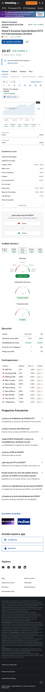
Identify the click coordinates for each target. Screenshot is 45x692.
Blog (3, 578)
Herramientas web (8, 591)
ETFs (4, 8)
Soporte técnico (29, 587)
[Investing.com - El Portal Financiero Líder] (12, 3)
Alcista (24, 233)
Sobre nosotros (29, 578)
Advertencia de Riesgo (9, 678)
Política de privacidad (8, 671)
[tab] (4, 250)
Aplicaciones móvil (8, 583)
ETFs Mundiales (29, 8)
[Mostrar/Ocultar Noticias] (14, 82)
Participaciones (15, 77)
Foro (30, 71)
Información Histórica (28, 77)
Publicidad (27, 583)
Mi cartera (5, 587)
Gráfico (14, 71)
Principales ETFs (14, 8)
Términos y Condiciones (9, 665)
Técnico (23, 71)
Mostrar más (22, 205)
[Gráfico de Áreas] (7, 82)
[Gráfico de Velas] (4, 82)
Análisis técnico (10, 243)
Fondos (40, 8)
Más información (13, 63)
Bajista (24, 223)
